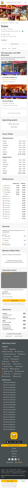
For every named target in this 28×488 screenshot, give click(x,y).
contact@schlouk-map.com (17, 472)
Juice (5, 216)
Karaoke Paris (19, 366)
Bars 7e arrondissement (9, 424)
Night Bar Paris (17, 373)
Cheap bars (22, 354)
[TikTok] (15, 459)
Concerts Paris (7, 356)
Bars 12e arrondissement (9, 387)
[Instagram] (12, 459)
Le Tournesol (5, 324)
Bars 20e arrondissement (9, 409)
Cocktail (6, 194)
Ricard (5, 218)
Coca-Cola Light (8, 205)
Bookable (12, 349)
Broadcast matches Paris (9, 354)
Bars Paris (11, 22)
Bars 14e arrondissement (9, 392)
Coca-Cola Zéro (8, 207)
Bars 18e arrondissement (9, 402)
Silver (5, 185)
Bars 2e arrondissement (9, 412)
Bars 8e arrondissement (9, 427)
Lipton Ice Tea (7, 214)
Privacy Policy (12, 469)
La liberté (4, 313)
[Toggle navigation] (25, 2)
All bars (5, 349)
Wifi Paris (16, 356)
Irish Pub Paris (6, 376)
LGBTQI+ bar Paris (8, 371)
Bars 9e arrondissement (9, 429)
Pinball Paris (6, 361)
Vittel (5, 196)
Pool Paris (5, 359)
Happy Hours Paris (8, 351)
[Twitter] (18, 459)
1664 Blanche (7, 190)
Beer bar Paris (6, 364)
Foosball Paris (15, 359)
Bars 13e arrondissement (9, 389)
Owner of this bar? (14, 44)
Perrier (5, 198)
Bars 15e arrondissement (9, 394)
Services (14, 48)
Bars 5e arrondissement (9, 419)
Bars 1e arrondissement (9, 407)
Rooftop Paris (6, 373)
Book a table (14, 300)
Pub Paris (5, 369)
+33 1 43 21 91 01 (7, 297)
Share (23, 481)
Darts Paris (15, 361)
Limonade (6, 211)
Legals (2, 469)
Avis (9, 48)
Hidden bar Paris (20, 371)
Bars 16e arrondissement (9, 397)
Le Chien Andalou (8, 77)
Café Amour (5, 317)
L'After (4, 320)
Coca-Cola (7, 203)
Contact (14, 448)
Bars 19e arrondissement (9, 404)
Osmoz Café (6, 101)
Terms (6, 469)
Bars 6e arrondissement (9, 422)
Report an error (9, 336)
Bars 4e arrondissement (9, 417)
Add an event (14, 126)
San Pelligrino (7, 200)
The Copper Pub (6, 328)
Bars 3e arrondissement (9, 414)
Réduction (4, 48)
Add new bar (14, 451)
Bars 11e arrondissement (9, 385)
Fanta (5, 209)
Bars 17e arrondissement (9, 399)
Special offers (17, 376)
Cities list (14, 456)
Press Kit (14, 453)
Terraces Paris (19, 351)
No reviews (4, 29)
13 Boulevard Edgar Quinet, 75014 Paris (13, 289)
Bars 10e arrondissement (9, 382)
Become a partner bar (14, 445)
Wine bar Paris (17, 364)
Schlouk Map (4, 22)
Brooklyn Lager (8, 187)
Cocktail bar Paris (7, 366)
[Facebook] (9, 459)
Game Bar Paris (15, 369)
